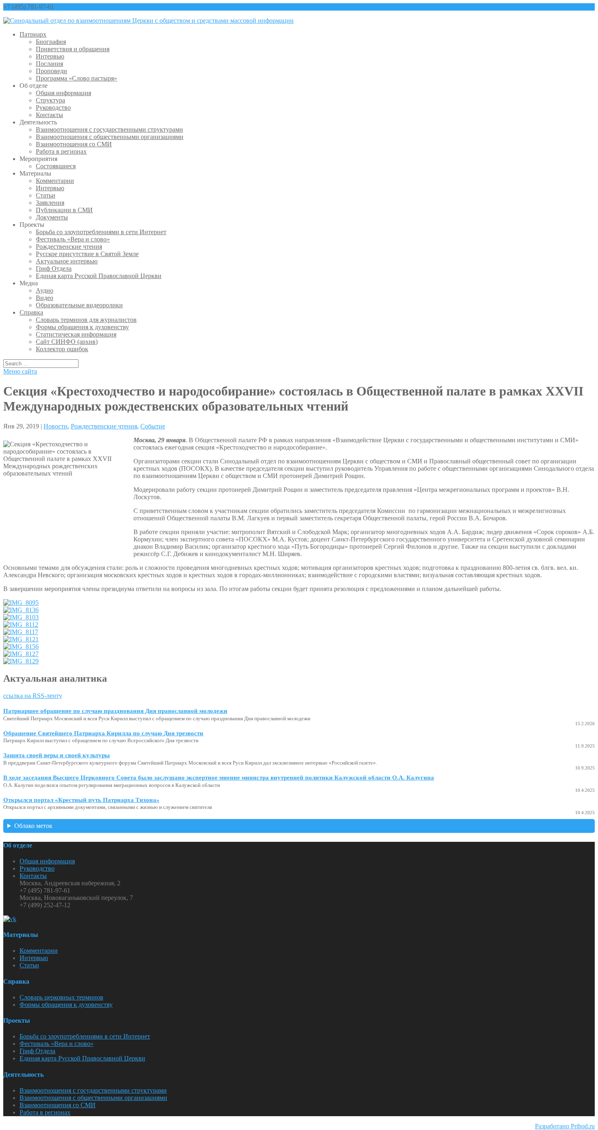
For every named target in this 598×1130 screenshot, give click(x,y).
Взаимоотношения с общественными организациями (109, 136)
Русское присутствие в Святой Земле (87, 253)
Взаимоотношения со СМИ (74, 144)
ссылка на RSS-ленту (32, 695)
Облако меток (33, 825)
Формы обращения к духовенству (82, 327)
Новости (56, 426)
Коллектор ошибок (62, 349)
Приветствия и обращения (72, 49)
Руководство (53, 107)
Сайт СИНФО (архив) (67, 341)
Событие (152, 426)
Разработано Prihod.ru (565, 1126)
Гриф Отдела (54, 268)
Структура (50, 100)
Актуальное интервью (67, 261)
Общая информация (63, 92)
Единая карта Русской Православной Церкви (99, 275)
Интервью (50, 56)
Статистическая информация (76, 334)
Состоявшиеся (56, 166)
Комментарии (55, 180)
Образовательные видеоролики (79, 305)
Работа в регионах (61, 151)
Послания (49, 63)
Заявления (50, 202)
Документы (52, 217)
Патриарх (33, 34)
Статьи (45, 195)
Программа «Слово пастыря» (76, 78)
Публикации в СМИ (64, 209)
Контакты (49, 114)
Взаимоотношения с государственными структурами (109, 129)
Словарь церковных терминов (61, 997)
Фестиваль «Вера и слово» (73, 239)
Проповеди (51, 70)
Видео (44, 297)
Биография (51, 41)
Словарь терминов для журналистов (86, 319)
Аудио (44, 290)
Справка (31, 312)
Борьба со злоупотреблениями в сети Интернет (101, 231)
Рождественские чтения (69, 246)
